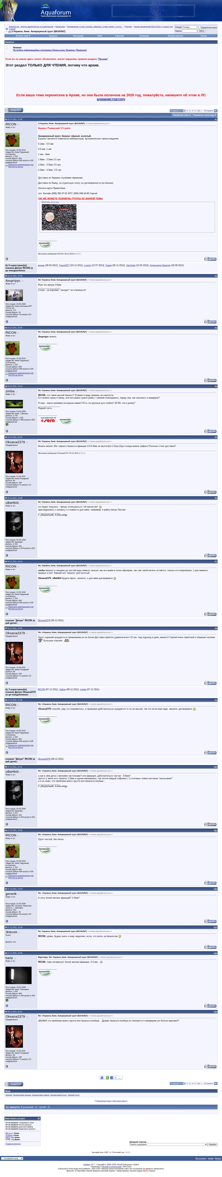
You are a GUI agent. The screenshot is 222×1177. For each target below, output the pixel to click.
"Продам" (102, 59)
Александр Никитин (160, 265)
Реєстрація (78, 36)
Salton (62, 689)
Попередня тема (103, 1101)
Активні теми (22, 36)
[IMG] (8, 1137)
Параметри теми (181, 115)
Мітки (7, 1091)
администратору (111, 99)
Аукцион (53, 36)
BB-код (9, 1133)
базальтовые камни (40, 1095)
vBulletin (86, 1164)
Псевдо (178, 27)
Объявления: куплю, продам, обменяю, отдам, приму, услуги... (95, 27)
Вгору (218, 1158)
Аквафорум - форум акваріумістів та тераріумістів (31, 27)
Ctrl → (200, 111)
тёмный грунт (74, 1095)
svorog (87, 265)
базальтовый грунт (58, 1095)
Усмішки (9, 1135)
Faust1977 (64, 265)
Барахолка (60, 27)
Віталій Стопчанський (111, 1167)
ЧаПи (99, 36)
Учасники (119, 36)
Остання (208, 111)
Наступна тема (119, 1101)
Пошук (204, 36)
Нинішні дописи (175, 36)
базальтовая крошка (22, 1095)
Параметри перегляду (203, 115)
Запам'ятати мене (209, 28)
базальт (9, 1095)
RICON (41, 689)
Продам (128, 27)
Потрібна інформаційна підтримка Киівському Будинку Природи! (50, 50)
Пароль (178, 31)
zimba (83, 689)
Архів (211, 1158)
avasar (41, 265)
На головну (200, 1158)
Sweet (108, 265)
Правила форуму (13, 1144)
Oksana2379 (44, 620)
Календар (144, 36)
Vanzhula (130, 265)
